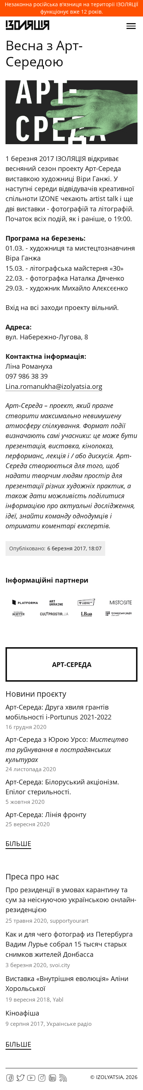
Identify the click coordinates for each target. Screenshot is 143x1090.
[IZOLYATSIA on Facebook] (10, 1080)
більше (18, 843)
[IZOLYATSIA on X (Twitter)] (20, 1080)
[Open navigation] (131, 26)
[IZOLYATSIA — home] (28, 26)
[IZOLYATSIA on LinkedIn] (52, 1080)
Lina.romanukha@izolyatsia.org (54, 386)
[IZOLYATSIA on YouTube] (31, 1080)
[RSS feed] (63, 1080)
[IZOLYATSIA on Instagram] (41, 1080)
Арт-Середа (71, 664)
